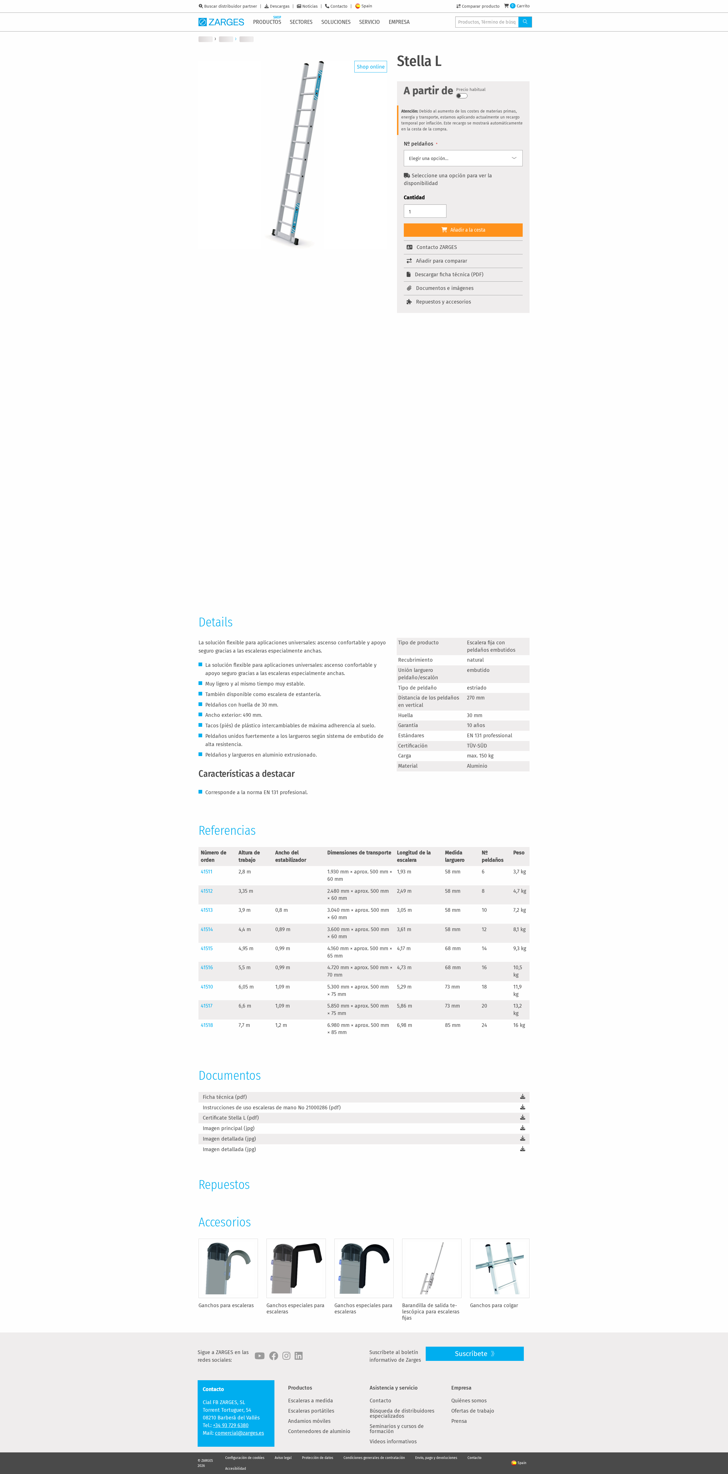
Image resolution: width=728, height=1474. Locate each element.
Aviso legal (283, 1458)
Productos (300, 1388)
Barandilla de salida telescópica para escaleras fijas (430, 1311)
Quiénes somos (469, 1401)
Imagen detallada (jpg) (229, 1139)
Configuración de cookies (244, 1458)
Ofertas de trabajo (472, 1411)
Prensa (459, 1421)
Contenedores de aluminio (319, 1431)
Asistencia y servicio (394, 1388)
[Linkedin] (299, 1356)
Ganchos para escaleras (226, 1305)
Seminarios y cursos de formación (397, 1428)
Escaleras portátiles (311, 1411)
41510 (207, 987)
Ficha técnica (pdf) (225, 1097)
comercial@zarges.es (239, 1433)
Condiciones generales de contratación (374, 1458)
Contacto (339, 6)
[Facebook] (273, 1356)
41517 (206, 1006)
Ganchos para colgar (494, 1305)
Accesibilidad (235, 1469)
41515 (207, 948)
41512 (207, 891)
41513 (207, 910)
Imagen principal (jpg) (229, 1128)
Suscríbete (472, 1354)
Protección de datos (317, 1458)
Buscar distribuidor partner (230, 6)
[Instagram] (286, 1356)
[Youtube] (260, 1356)
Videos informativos (393, 1441)
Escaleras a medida (310, 1401)
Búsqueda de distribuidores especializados (402, 1413)
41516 (207, 967)
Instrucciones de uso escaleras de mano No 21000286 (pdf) (272, 1108)
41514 (207, 929)
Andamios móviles (309, 1421)
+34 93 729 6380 (231, 1425)
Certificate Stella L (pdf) (231, 1118)
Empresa (461, 1388)
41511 (206, 872)
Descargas (279, 6)
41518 (207, 1025)
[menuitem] (267, 21)
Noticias (310, 6)
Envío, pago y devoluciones (436, 1458)
